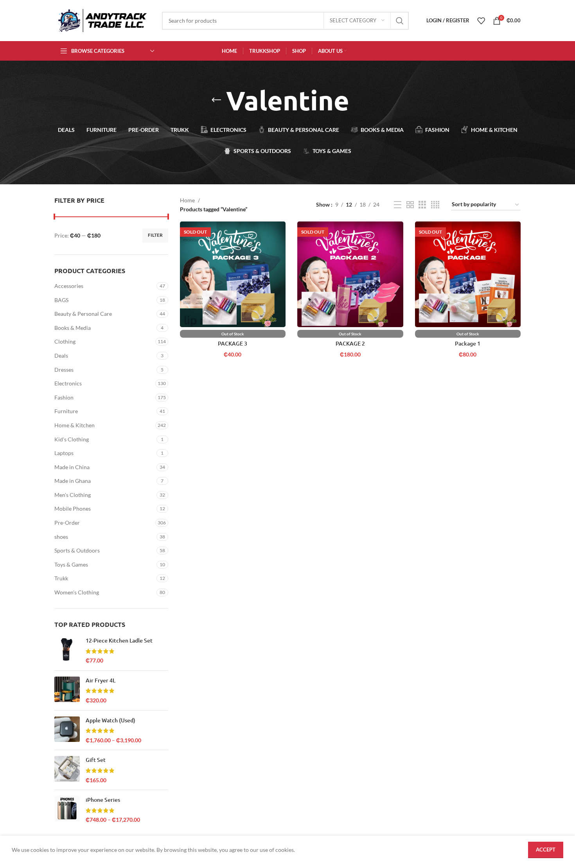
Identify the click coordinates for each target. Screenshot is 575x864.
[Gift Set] (67, 770)
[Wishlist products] (481, 21)
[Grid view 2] (410, 205)
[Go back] (216, 100)
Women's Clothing (76, 592)
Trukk (61, 578)
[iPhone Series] (67, 810)
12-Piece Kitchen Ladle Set (119, 640)
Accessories (68, 286)
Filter (155, 235)
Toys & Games (71, 564)
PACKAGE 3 (232, 343)
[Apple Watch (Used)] (67, 730)
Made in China (72, 467)
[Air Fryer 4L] (67, 690)
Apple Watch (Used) (110, 720)
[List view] (397, 205)
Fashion (64, 397)
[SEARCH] (400, 21)
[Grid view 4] (435, 205)
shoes (61, 536)
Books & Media (72, 327)
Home (187, 200)
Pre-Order (67, 522)
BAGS (61, 300)
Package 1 (467, 343)
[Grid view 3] (422, 205)
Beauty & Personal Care (83, 313)
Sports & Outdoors (77, 550)
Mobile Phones (72, 508)
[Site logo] (102, 19)
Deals (61, 355)
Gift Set (96, 759)
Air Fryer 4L (100, 680)
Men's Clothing (72, 494)
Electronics (68, 383)
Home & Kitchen (74, 425)
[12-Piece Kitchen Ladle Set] (67, 650)
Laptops (64, 453)
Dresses (64, 369)
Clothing (64, 341)
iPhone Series (103, 799)
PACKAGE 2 (350, 343)
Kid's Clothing (71, 439)
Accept (545, 849)
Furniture (66, 411)
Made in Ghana (72, 480)
